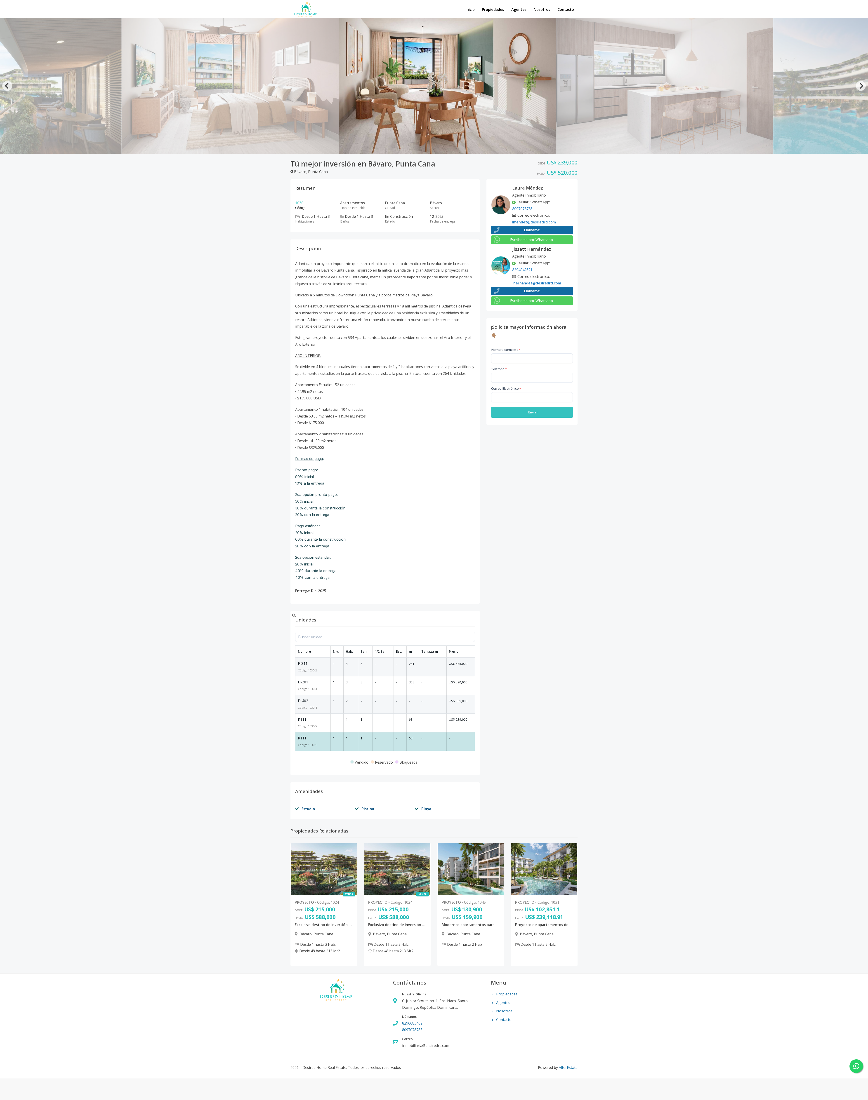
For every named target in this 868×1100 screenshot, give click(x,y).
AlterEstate (568, 1067)
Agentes (518, 9)
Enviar (533, 412)
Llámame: (532, 230)
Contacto (565, 9)
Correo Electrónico (506, 388)
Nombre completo (506, 349)
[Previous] (7, 86)
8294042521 (522, 269)
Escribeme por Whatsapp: (532, 239)
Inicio (470, 9)
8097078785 (522, 208)
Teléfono (499, 369)
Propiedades (493, 9)
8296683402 (412, 1023)
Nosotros (542, 9)
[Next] (861, 86)
